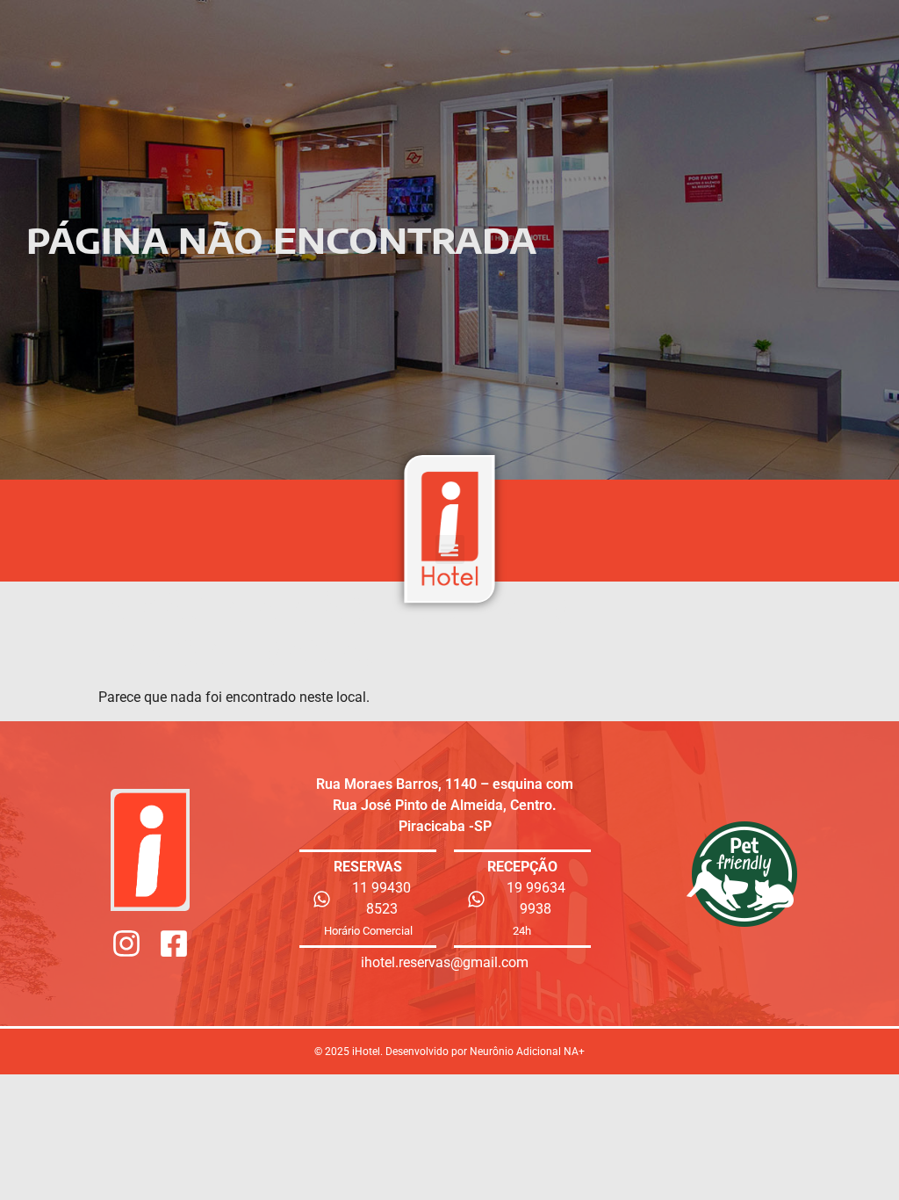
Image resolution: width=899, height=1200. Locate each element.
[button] (449, 549)
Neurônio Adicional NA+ (527, 1051)
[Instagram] (126, 943)
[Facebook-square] (174, 943)
